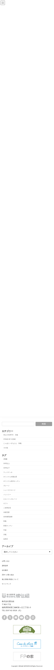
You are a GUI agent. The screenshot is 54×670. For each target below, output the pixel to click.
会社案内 (5, 570)
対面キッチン (7, 525)
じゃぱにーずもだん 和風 (12, 443)
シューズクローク (9, 490)
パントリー (7, 494)
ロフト (5, 503)
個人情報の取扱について (10, 579)
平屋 (4, 530)
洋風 (4, 534)
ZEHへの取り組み (8, 575)
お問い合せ (5, 561)
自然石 (5, 539)
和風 (4, 521)
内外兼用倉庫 (7, 517)
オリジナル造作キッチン (11, 481)
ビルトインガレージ (10, 499)
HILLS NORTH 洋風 (10, 435)
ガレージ (6, 486)
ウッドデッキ (7, 472)
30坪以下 (6, 468)
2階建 (5, 459)
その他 (5, 448)
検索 (44, 424)
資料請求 (5, 566)
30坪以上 (6, 463)
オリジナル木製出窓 (10, 477)
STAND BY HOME (9, 439)
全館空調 (6, 512)
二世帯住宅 (7, 508)
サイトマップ (6, 584)
